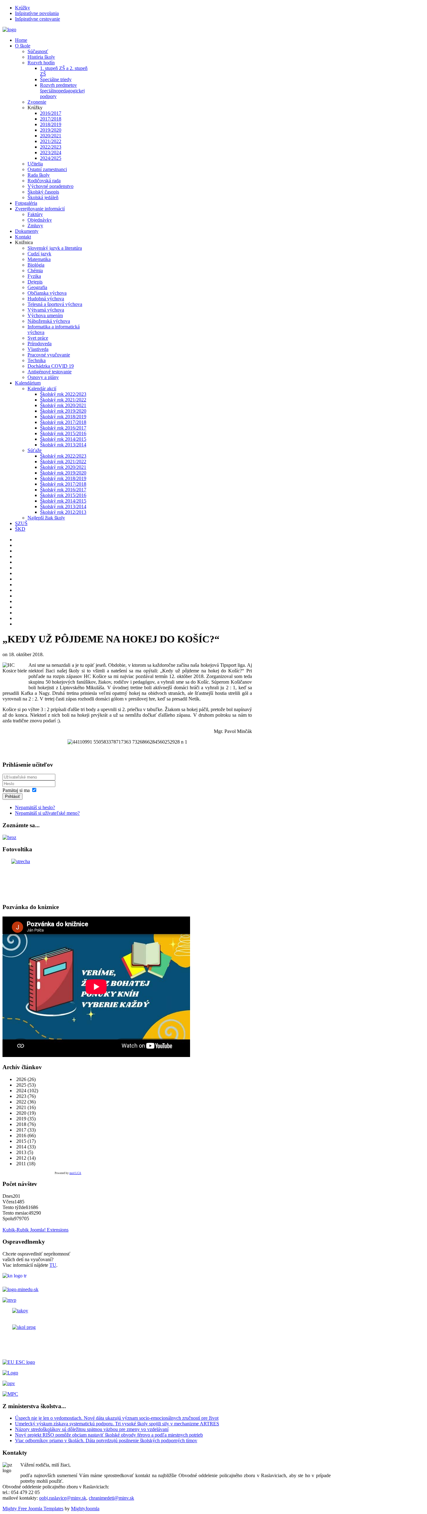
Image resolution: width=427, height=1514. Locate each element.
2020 (20, 1113)
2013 (20, 1152)
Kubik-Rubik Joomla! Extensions (35, 1229)
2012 (20, 1158)
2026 (20, 1079)
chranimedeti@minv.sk (111, 1498)
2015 (20, 1141)
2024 (20, 1090)
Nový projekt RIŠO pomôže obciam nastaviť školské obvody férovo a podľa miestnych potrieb (109, 1435)
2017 (20, 1130)
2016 (20, 1135)
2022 (20, 1101)
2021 (20, 1107)
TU (52, 1265)
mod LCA (75, 1173)
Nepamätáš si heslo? (35, 807)
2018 (20, 1124)
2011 (20, 1163)
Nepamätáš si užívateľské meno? (47, 813)
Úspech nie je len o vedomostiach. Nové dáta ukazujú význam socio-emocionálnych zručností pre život (117, 1418)
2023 (20, 1096)
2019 (20, 1118)
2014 (20, 1146)
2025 (20, 1085)
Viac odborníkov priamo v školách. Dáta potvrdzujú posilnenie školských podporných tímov (106, 1440)
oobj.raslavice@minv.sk (62, 1498)
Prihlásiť (12, 796)
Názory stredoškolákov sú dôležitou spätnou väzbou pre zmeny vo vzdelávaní (91, 1429)
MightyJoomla (85, 1508)
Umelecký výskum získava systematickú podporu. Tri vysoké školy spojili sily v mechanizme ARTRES (117, 1423)
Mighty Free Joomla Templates (33, 1508)
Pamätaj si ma (16, 790)
